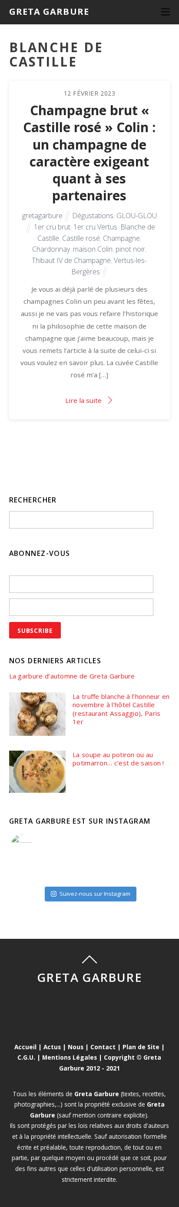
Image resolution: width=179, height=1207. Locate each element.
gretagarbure (42, 215)
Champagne (121, 238)
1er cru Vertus (95, 227)
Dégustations (92, 215)
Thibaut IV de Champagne (71, 260)
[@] (35, 845)
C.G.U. (26, 1057)
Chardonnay (51, 249)
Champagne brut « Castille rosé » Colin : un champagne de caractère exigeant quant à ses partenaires (89, 152)
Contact (103, 1047)
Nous (75, 1047)
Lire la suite (83, 400)
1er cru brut (52, 227)
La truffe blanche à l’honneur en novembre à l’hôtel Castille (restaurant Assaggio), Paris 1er (121, 709)
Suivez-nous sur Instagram (95, 894)
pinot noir (130, 249)
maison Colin (93, 249)
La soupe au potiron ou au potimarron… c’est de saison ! (118, 759)
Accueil (25, 1047)
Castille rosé (81, 238)
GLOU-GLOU (136, 215)
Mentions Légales (69, 1057)
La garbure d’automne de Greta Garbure (72, 676)
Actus (52, 1047)
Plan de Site (141, 1047)
